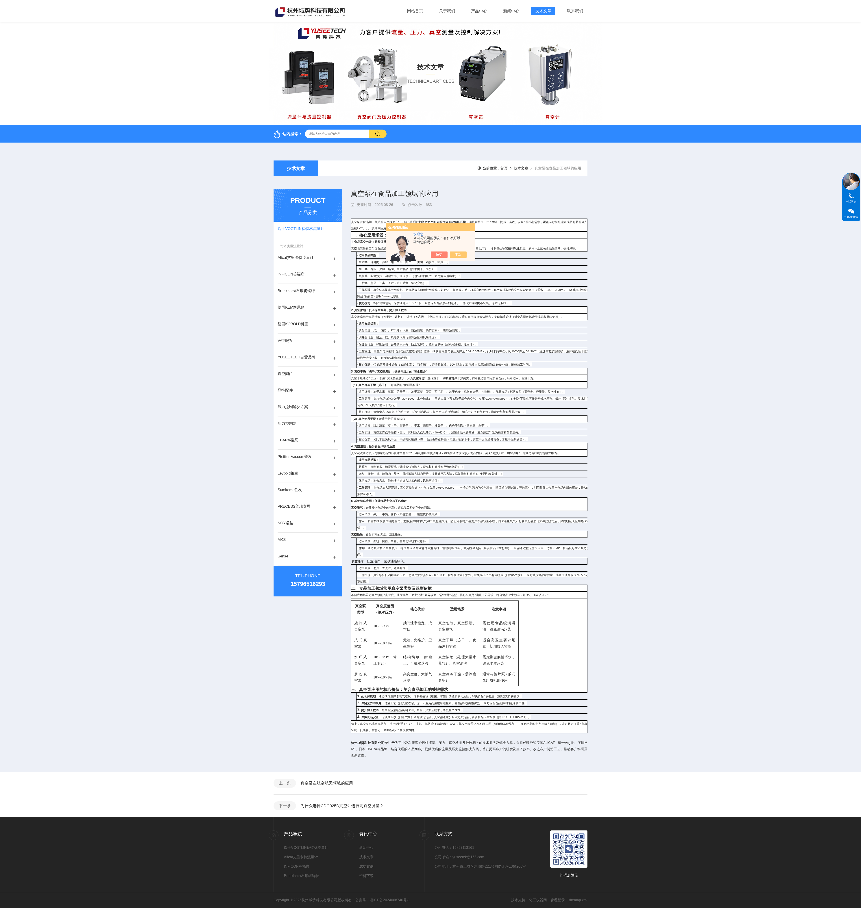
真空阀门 (285, 374)
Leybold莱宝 (288, 473)
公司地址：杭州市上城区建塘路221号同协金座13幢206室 (467, 866)
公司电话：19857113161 (454, 847)
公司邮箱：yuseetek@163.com (459, 857)
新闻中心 (511, 11)
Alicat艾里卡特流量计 (296, 258)
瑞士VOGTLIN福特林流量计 (301, 229)
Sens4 (283, 556)
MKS (282, 539)
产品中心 (479, 11)
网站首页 (415, 11)
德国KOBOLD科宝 (293, 324)
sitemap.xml (577, 900)
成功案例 (366, 866)
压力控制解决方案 (293, 407)
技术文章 (543, 11)
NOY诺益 (285, 523)
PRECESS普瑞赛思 (294, 506)
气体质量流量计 (291, 246)
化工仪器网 (538, 900)
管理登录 (557, 900)
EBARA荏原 (288, 440)
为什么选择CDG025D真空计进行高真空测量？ (342, 806)
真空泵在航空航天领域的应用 (326, 783)
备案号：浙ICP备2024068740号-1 (382, 900)
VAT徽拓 (285, 340)
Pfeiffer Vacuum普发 (295, 457)
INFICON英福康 (291, 274)
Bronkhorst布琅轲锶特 (296, 291)
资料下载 (366, 876)
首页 (504, 168)
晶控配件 (285, 390)
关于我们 (447, 11)
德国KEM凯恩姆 (291, 307)
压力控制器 (287, 423)
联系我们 (575, 11)
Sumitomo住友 (290, 490)
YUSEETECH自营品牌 (296, 357)
